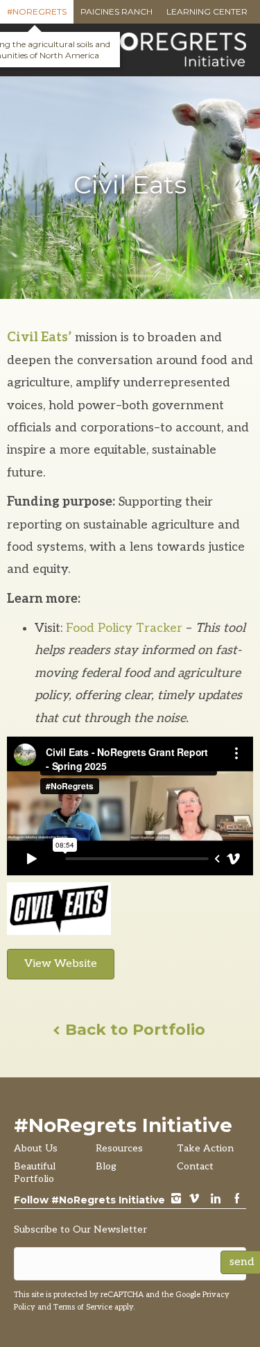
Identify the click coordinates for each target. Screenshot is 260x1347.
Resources (119, 1148)
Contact (195, 1166)
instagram (176, 1199)
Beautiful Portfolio (34, 1172)
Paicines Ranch (116, 15)
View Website (60, 963)
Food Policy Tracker (124, 628)
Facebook (237, 1199)
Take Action (205, 1148)
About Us (36, 1148)
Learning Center (206, 15)
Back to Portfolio (133, 1029)
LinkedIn (215, 1199)
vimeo (194, 1199)
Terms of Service (82, 1307)
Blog (106, 1166)
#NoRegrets (36, 15)
